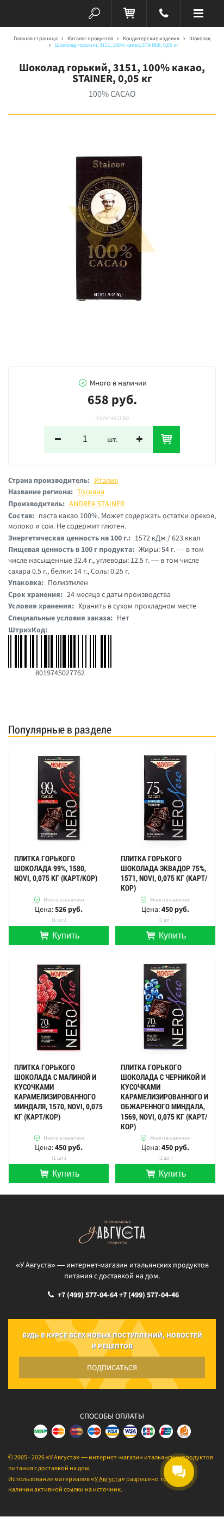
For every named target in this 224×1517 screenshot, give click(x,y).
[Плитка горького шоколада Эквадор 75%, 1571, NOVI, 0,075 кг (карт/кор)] (165, 798)
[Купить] (166, 439)
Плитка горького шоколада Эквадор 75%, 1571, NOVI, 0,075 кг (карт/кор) (164, 873)
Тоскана (90, 491)
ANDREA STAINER (97, 503)
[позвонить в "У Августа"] (164, 13)
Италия (106, 480)
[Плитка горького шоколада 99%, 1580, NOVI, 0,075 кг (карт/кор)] (59, 798)
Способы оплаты (112, 1416)
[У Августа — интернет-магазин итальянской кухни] (25, 13)
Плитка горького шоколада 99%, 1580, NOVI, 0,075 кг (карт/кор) (55, 868)
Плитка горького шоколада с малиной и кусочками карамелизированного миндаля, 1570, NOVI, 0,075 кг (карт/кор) (58, 1092)
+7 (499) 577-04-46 (149, 1295)
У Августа (108, 1479)
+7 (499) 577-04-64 (87, 1295)
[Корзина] (129, 13)
